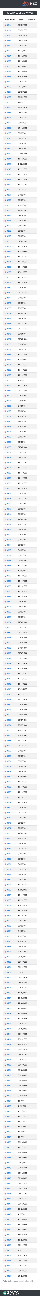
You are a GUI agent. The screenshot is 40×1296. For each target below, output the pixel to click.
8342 (9, 663)
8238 (9, 128)
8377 (9, 843)
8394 (9, 931)
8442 (9, 1178)
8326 (9, 581)
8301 (9, 452)
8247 (9, 174)
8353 (9, 720)
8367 (9, 792)
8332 (9, 612)
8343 (9, 668)
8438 (9, 1157)
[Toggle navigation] (5, 4)
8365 (9, 782)
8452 (9, 1230)
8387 (9, 895)
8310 (9, 499)
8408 (9, 1003)
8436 (9, 1147)
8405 (9, 988)
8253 (9, 205)
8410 (9, 1013)
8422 (9, 1075)
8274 (9, 313)
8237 (9, 123)
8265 (9, 267)
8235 (9, 112)
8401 (9, 967)
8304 (9, 468)
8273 (9, 308)
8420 (9, 1065)
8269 (9, 287)
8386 (9, 890)
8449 (9, 1214)
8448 (9, 1209)
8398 (9, 952)
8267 (9, 277)
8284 (9, 365)
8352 (9, 715)
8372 (9, 818)
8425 (9, 1091)
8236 (9, 118)
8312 (9, 509)
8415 (9, 1039)
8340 (9, 653)
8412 (9, 1024)
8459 (9, 1266)
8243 (9, 154)
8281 (9, 349)
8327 (9, 586)
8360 (9, 756)
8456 (9, 1250)
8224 (9, 56)
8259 (9, 236)
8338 (9, 643)
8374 (9, 828)
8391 (9, 916)
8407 (9, 998)
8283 (9, 360)
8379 (9, 854)
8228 (9, 76)
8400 (9, 962)
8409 (9, 1008)
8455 (9, 1245)
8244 (9, 159)
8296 (9, 426)
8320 (9, 550)
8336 (9, 632)
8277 (9, 329)
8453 (9, 1235)
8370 (9, 807)
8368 (9, 797)
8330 (9, 602)
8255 (9, 215)
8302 (9, 457)
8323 (9, 565)
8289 (9, 390)
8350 (9, 704)
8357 (9, 741)
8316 (9, 529)
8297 (9, 432)
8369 (9, 802)
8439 (9, 1163)
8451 (9, 1224)
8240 (9, 138)
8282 (9, 354)
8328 (9, 591)
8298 (9, 437)
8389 (9, 905)
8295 (9, 421)
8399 (9, 957)
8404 (9, 982)
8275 (9, 318)
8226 (9, 66)
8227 (9, 71)
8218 (9, 25)
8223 (9, 51)
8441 (9, 1173)
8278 (9, 334)
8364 (9, 777)
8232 (9, 97)
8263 (9, 257)
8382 (9, 869)
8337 (9, 638)
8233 (9, 102)
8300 (9, 447)
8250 (9, 190)
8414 (9, 1034)
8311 (8, 504)
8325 (9, 576)
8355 (9, 730)
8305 (9, 473)
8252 (9, 200)
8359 (9, 751)
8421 (9, 1070)
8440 (9, 1168)
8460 (9, 1271)
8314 (9, 519)
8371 (9, 813)
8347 (9, 689)
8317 (9, 535)
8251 (9, 195)
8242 (9, 149)
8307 (9, 483)
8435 (9, 1142)
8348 (9, 694)
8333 (9, 617)
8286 (9, 375)
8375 (9, 833)
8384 (9, 879)
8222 (9, 46)
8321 (9, 555)
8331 (9, 607)
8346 (9, 684)
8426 (9, 1096)
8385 (9, 885)
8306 (9, 478)
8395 (9, 936)
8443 (9, 1183)
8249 (9, 185)
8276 (9, 324)
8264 (9, 262)
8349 (9, 699)
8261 (9, 246)
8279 (9, 339)
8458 (9, 1260)
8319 (9, 545)
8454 (9, 1240)
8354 (9, 725)
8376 (9, 838)
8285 (9, 370)
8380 (9, 859)
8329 (9, 596)
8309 (9, 493)
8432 (9, 1127)
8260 (9, 241)
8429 (9, 1111)
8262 (9, 251)
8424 (9, 1085)
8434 (9, 1137)
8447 (9, 1204)
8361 (9, 761)
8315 (9, 524)
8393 (9, 926)
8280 (9, 344)
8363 (9, 771)
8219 (9, 30)
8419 (9, 1060)
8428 (9, 1106)
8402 (9, 972)
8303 (9, 463)
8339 (9, 648)
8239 (9, 133)
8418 (9, 1055)
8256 (9, 221)
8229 (9, 82)
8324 (9, 571)
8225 (9, 61)
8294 (9, 416)
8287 (9, 380)
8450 (9, 1219)
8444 (9, 1188)
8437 (9, 1152)
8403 (9, 977)
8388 (9, 900)
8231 (9, 92)
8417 (9, 1049)
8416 (9, 1044)
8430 (9, 1116)
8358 (9, 746)
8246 (9, 169)
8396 (9, 941)
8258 (9, 231)
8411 (8, 1018)
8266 (9, 272)
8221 (9, 40)
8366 (9, 787)
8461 (9, 1276)
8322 (9, 560)
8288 (9, 385)
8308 (9, 488)
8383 (9, 874)
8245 (9, 164)
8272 (9, 303)
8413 (9, 1029)
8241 (9, 143)
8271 (9, 298)
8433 (9, 1132)
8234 (9, 107)
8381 (9, 864)
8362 (9, 766)
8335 (9, 627)
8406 (9, 993)
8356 (9, 735)
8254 (9, 210)
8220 (9, 35)
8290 (9, 396)
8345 (9, 679)
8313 (9, 514)
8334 (9, 622)
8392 (9, 921)
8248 (9, 179)
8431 (9, 1121)
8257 (9, 226)
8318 (9, 540)
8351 (9, 710)
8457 (9, 1255)
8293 (9, 411)
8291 (9, 401)
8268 (9, 282)
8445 (9, 1194)
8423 (9, 1080)
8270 (9, 293)
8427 (9, 1101)
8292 (9, 406)
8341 (9, 658)
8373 (9, 823)
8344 (9, 674)
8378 (9, 849)
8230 (9, 87)
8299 (9, 442)
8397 (9, 946)
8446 (9, 1199)
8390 (9, 910)
